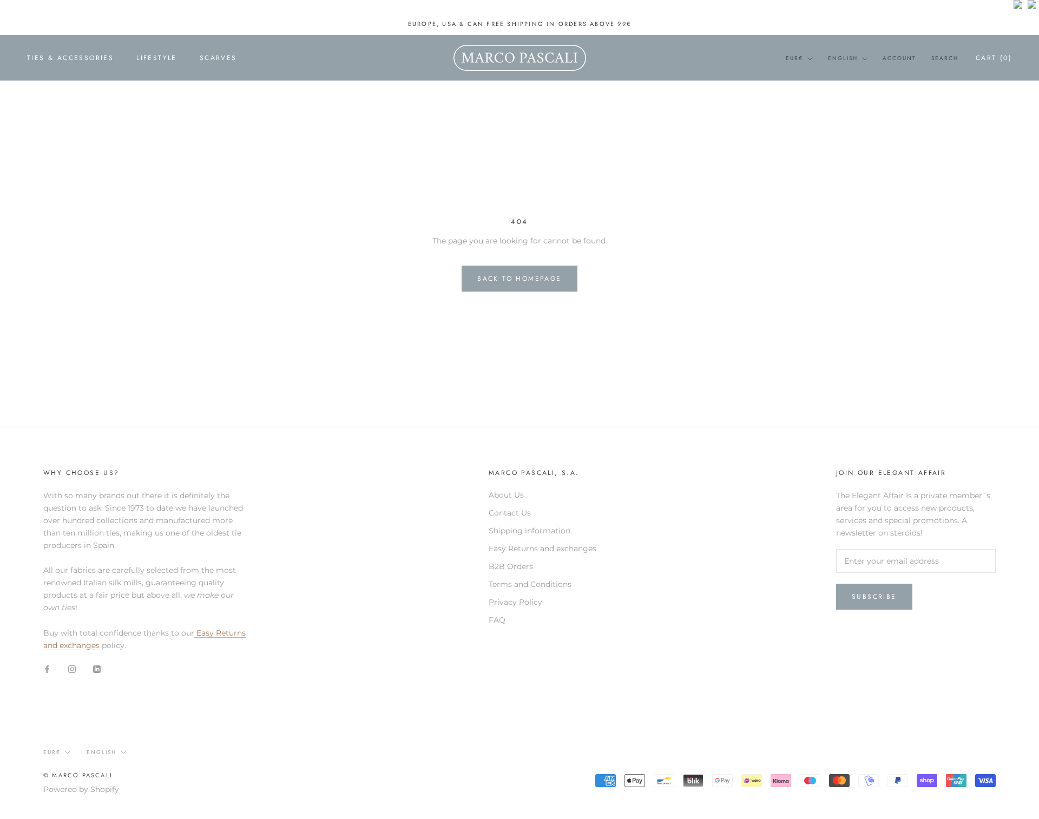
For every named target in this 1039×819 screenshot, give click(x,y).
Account (899, 58)
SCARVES (218, 58)
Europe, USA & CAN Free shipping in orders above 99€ (519, 23)
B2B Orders (511, 566)
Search (944, 58)
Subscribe (874, 597)
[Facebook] (47, 669)
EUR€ (794, 58)
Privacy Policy (515, 602)
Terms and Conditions (530, 584)
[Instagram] (72, 669)
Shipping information (529, 531)
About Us (506, 495)
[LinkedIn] (97, 669)
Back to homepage (519, 278)
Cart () (994, 58)
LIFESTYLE (156, 58)
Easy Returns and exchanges (542, 548)
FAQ (497, 620)
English (843, 58)
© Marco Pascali (78, 775)
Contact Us (510, 513)
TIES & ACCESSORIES (70, 58)
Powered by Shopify (81, 789)
